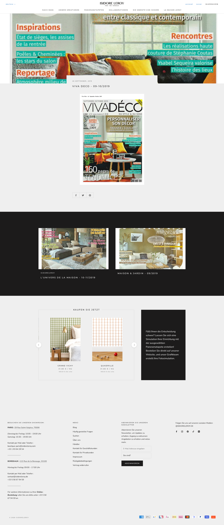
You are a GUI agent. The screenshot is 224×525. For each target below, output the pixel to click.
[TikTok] (193, 431)
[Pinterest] (188, 431)
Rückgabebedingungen (82, 461)
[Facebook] (176, 431)
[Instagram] (182, 431)
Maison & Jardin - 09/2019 (138, 273)
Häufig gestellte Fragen (83, 431)
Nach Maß (48, 10)
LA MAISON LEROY (173, 10)
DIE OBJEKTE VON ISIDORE (146, 10)
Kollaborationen (118, 10)
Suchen (76, 436)
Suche (199, 4)
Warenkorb (211, 4)
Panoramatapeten (94, 10)
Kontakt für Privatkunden (83, 452)
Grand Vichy (65, 366)
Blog (75, 427)
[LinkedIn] (199, 431)
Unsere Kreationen (69, 10)
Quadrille (107, 366)
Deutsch (9, 4)
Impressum (77, 457)
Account (189, 4)
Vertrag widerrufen (81, 465)
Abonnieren (132, 463)
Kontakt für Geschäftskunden (85, 448)
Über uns (76, 440)
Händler (76, 444)
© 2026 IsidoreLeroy (19, 517)
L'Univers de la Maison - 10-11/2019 (68, 277)
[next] (134, 345)
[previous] (38, 345)
